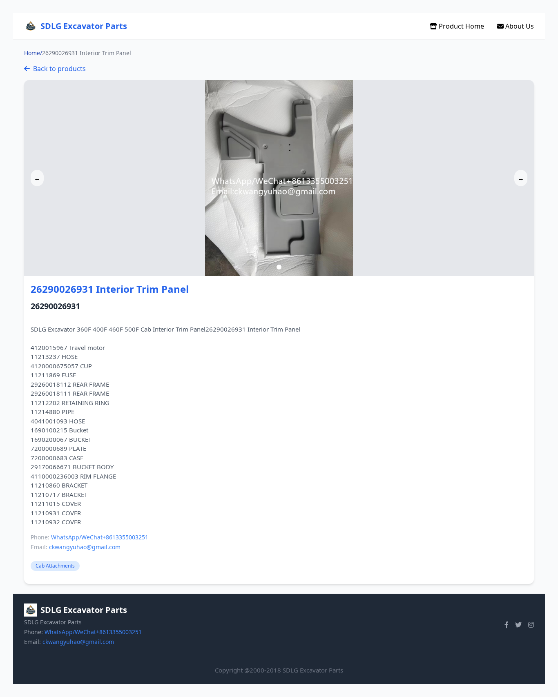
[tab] (279, 267)
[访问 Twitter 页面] (518, 625)
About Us (519, 26)
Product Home (460, 26)
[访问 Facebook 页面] (506, 625)
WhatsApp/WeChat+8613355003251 (99, 537)
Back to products (59, 68)
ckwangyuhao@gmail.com (85, 547)
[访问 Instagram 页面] (531, 625)
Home (32, 53)
